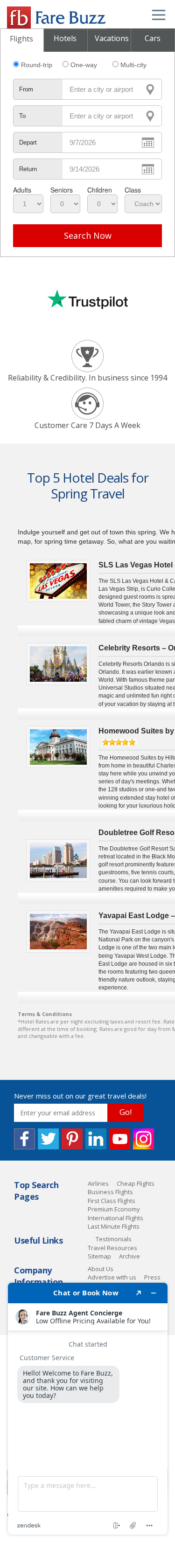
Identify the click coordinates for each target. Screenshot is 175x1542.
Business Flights (110, 1192)
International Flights (115, 1218)
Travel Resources (112, 1248)
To (22, 115)
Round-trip (36, 65)
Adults (22, 189)
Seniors (61, 189)
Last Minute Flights (114, 1226)
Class (133, 189)
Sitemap (99, 1256)
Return (28, 169)
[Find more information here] (87, 1408)
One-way (83, 65)
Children (99, 189)
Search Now (88, 235)
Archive (129, 1256)
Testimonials (114, 1239)
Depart (28, 142)
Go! (125, 1111)
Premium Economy (114, 1209)
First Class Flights (111, 1200)
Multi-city (133, 65)
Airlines (98, 1183)
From (26, 89)
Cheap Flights (135, 1183)
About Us (100, 1269)
